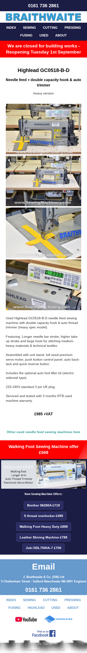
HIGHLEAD (36, 608)
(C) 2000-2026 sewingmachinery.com (44, 650)
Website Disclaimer (44, 644)
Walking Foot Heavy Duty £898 (43, 526)
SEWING (29, 27)
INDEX (11, 27)
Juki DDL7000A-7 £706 (43, 548)
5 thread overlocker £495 (43, 516)
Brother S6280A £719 (43, 505)
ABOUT (61, 35)
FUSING (26, 35)
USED (43, 35)
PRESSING (72, 27)
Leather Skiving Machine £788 (43, 537)
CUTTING (50, 27)
